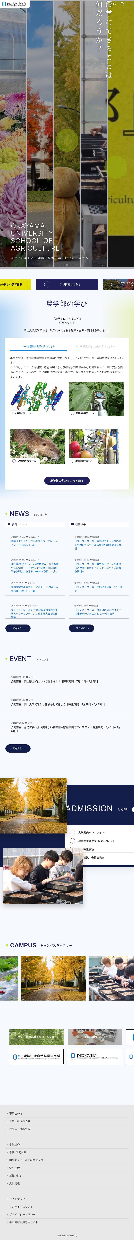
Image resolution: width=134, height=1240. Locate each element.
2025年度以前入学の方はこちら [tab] (38, 346)
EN (114, 4)
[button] (61, 265)
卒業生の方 (15, 1113)
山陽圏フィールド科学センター (27, 1160)
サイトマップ (17, 1199)
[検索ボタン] (122, 4)
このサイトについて (21, 1206)
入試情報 (14, 1183)
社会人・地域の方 (19, 1128)
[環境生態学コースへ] (96, 445)
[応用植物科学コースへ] (96, 398)
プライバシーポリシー (22, 1214)
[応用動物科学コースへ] (37, 445)
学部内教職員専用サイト (23, 1222)
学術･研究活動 (17, 1152)
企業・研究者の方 (19, 1121)
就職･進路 (15, 1175)
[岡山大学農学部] (14, 4)
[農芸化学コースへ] (37, 398)
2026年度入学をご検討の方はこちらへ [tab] (95, 346)
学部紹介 (14, 1144)
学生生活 (14, 1167)
